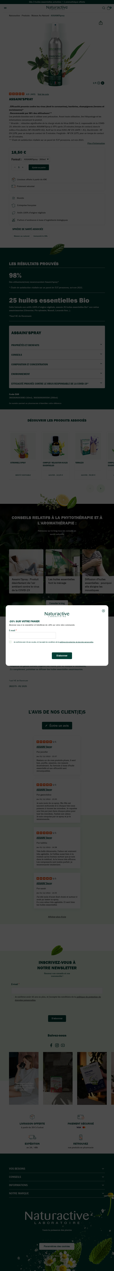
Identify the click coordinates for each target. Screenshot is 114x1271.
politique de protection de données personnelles (76, 642)
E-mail (12, 630)
